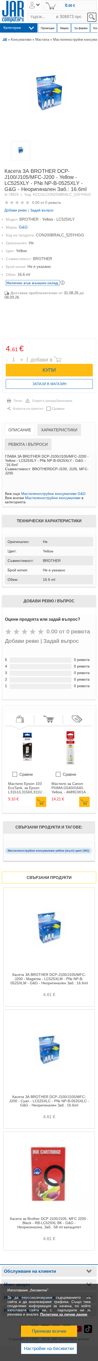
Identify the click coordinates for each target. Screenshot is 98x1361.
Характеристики (59, 430)
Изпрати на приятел (28, 409)
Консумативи (21, 40)
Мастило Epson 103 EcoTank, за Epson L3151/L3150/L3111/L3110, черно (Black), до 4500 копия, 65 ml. (27, 788)
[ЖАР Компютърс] (13, 12)
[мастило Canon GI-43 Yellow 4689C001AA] (71, 766)
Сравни (58, 408)
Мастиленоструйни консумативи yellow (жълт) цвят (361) (48, 850)
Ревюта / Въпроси (28, 444)
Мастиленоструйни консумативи (52, 498)
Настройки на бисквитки (49, 1348)
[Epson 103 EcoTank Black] (27, 766)
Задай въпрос (42, 210)
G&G (23, 227)
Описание (19, 430)
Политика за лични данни (63, 1314)
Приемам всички (49, 1331)
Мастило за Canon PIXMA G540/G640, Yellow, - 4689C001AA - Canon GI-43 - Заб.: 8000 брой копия (69, 788)
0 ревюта (53, 202)
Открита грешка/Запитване (52, 401)
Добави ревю (15, 210)
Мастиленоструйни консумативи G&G (53, 493)
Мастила (42, 40)
